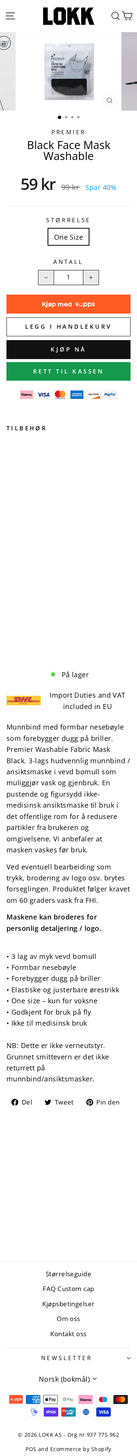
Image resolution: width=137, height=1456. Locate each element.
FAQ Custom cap (68, 1288)
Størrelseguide (68, 1273)
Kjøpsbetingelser (68, 1303)
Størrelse (68, 220)
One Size (68, 237)
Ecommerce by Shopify (81, 1449)
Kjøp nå (68, 349)
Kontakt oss (68, 1333)
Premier (68, 132)
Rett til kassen (68, 371)
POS (30, 1449)
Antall (68, 261)
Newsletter (66, 1358)
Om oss (68, 1318)
